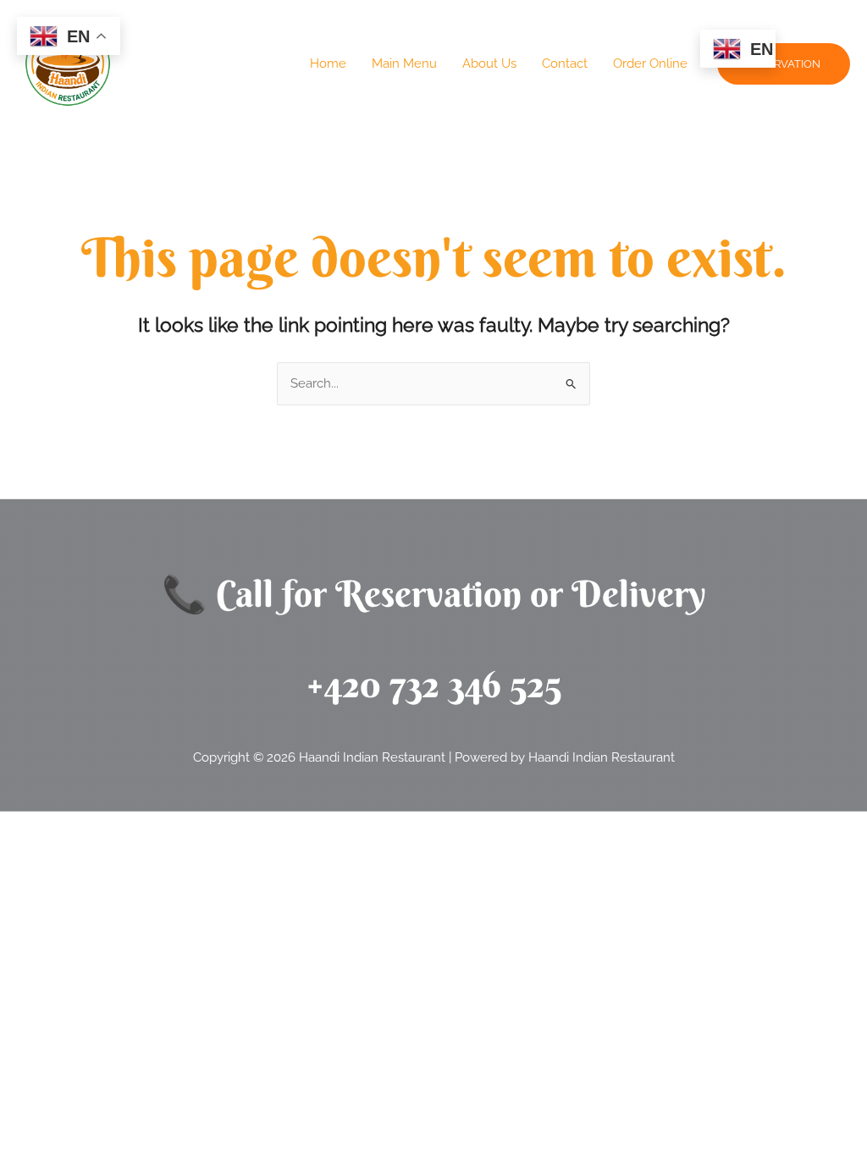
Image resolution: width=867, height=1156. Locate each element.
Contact (565, 63)
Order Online (650, 63)
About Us (489, 63)
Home (328, 63)
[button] (783, 64)
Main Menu (404, 63)
